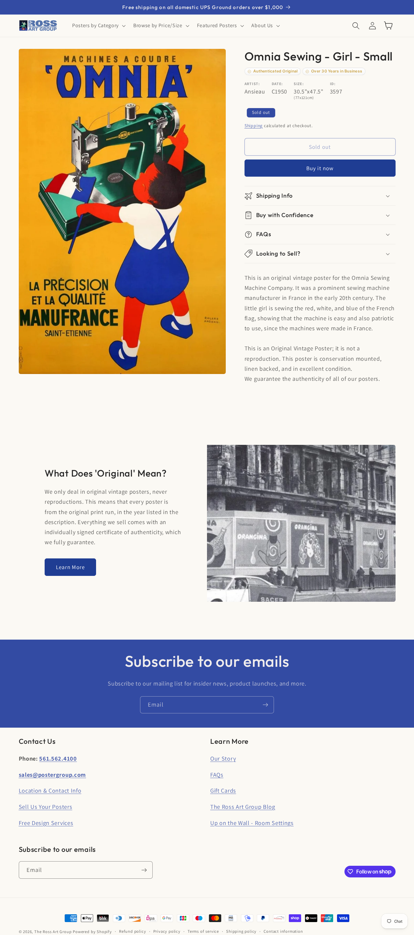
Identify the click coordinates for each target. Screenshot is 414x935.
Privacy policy (166, 931)
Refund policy (132, 931)
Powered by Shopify (92, 931)
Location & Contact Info (50, 790)
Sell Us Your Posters (45, 806)
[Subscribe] (265, 705)
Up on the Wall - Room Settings (252, 823)
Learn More (70, 567)
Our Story (223, 758)
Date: (277, 83)
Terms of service (203, 931)
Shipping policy (241, 931)
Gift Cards (223, 790)
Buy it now (320, 168)
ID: (333, 83)
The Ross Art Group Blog (242, 806)
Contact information (283, 931)
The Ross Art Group (53, 931)
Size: (299, 83)
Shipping (254, 125)
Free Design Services (46, 823)
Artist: (252, 83)
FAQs (216, 774)
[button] (98, 25)
